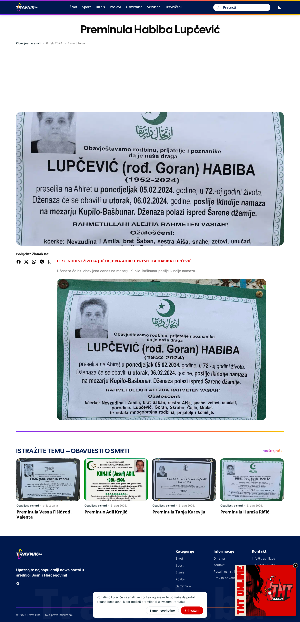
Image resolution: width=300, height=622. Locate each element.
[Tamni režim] (279, 7)
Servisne (153, 7)
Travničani (173, 7)
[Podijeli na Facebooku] (18, 261)
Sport (86, 7)
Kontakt (218, 565)
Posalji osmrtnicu (226, 571)
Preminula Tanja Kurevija (178, 512)
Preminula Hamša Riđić (244, 512)
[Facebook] (18, 583)
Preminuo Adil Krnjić (105, 512)
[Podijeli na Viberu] (41, 261)
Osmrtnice (134, 7)
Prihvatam (192, 610)
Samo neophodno (162, 610)
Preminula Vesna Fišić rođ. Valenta (44, 514)
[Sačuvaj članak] (49, 261)
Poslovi (115, 7)
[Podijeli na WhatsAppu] (34, 261)
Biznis (100, 7)
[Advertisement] (150, 79)
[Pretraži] (218, 7)
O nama (219, 558)
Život (73, 7)
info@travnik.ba (263, 558)
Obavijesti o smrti (28, 43)
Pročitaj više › (273, 451)
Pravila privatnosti (226, 578)
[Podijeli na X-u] (26, 261)
